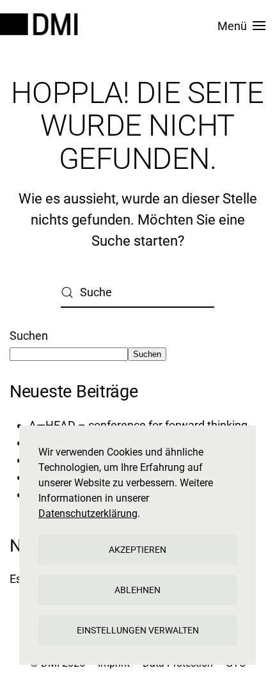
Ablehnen (137, 590)
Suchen (29, 335)
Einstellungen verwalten (138, 630)
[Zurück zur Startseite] (41, 25)
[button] (241, 25)
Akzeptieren (137, 550)
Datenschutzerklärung (88, 513)
